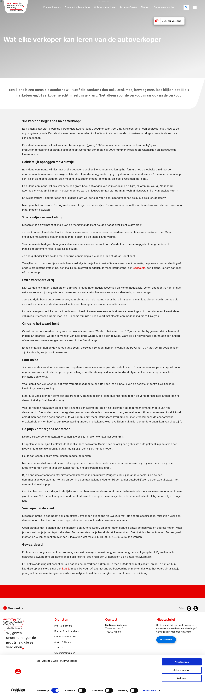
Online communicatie (104, 7)
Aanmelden (166, 640)
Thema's (145, 7)
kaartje (66, 568)
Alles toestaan (182, 662)
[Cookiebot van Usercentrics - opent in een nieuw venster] (18, 690)
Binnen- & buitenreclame (77, 7)
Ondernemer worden (164, 7)
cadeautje (139, 267)
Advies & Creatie (128, 7)
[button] (194, 7)
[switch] (82, 690)
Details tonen (149, 690)
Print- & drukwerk (52, 7)
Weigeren (181, 678)
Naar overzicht (15, 608)
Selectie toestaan (181, 670)
